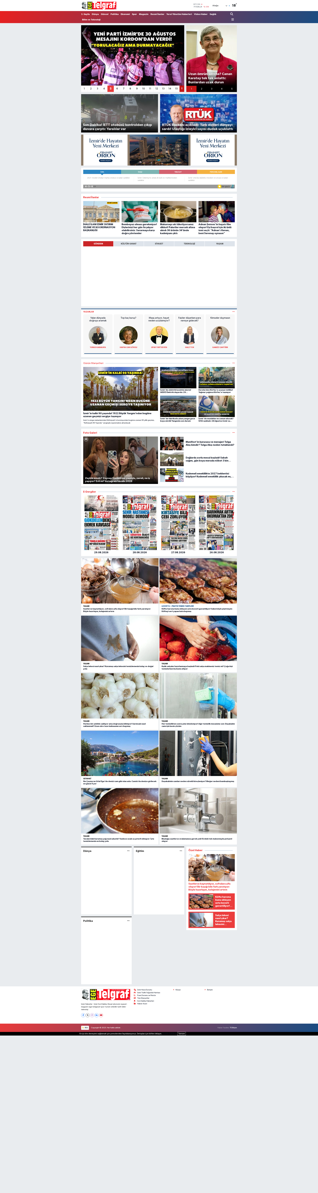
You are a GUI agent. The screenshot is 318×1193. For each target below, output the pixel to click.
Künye (178, 990)
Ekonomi (125, 14)
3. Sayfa (85, 14)
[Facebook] (83, 1015)
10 (143, 88)
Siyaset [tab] (159, 244)
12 (156, 88)
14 (169, 88)
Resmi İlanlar (157, 14)
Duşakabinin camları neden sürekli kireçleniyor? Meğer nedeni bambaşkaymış (198, 781)
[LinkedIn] (97, 1015)
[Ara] (232, 14)
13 (163, 88)
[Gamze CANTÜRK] (220, 335)
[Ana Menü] (232, 19)
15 (176, 88)
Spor (134, 14)
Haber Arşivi (142, 1004)
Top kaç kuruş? (128, 318)
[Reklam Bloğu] (159, 150)
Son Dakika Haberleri (145, 1001)
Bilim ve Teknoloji (91, 20)
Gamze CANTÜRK (220, 347)
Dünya (95, 14)
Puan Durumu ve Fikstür (146, 995)
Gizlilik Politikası (169, 1034)
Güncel (104, 14)
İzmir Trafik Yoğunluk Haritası (148, 993)
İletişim (210, 990)
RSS (86, 1028)
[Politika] (128, 921)
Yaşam (86, 606)
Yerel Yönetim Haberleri (179, 14)
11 (150, 88)
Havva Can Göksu (128, 347)
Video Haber (201, 14)
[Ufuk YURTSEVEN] (159, 335)
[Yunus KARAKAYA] (98, 335)
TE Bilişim (233, 1028)
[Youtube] (101, 1015)
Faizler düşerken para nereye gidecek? (189, 319)
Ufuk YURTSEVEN (159, 347)
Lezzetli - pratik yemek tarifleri (178, 606)
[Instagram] (92, 1015)
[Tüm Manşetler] (233, 363)
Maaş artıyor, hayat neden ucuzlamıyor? (159, 319)
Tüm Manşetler (143, 998)
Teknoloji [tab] (189, 244)
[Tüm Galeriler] (233, 433)
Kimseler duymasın (220, 318)
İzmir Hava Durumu (144, 990)
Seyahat (87, 779)
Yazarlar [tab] (88, 312)
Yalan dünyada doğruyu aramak (97, 319)
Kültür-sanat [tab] (129, 244)
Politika (115, 14)
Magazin (143, 14)
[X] (88, 1015)
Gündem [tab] (98, 244)
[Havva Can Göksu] (128, 335)
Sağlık (213, 14)
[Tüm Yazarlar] (233, 312)
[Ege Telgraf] (99, 5)
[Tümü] (233, 492)
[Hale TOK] (189, 335)
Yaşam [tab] (219, 244)
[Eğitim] (181, 851)
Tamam (181, 1034)
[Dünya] (128, 851)
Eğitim (140, 851)
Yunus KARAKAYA (98, 347)
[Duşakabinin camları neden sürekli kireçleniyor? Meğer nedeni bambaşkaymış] (198, 753)
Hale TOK (189, 347)
